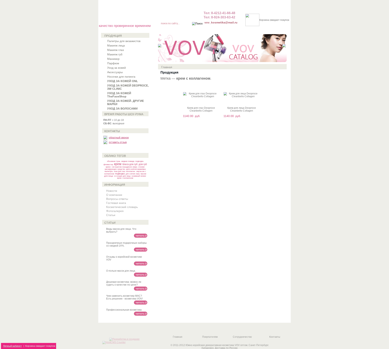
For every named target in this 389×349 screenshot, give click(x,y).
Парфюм (113, 63)
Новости (111, 190)
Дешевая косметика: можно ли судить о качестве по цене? (123, 283)
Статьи (110, 215)
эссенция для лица (122, 176)
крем (117, 164)
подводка (120, 173)
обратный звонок (119, 137)
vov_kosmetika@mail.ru (220, 22)
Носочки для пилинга (121, 76)
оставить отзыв (118, 142)
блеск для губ (130, 164)
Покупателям (210, 336)
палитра (109, 171)
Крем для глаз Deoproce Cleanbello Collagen (201, 109)
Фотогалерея (115, 211)
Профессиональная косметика (124, 309)
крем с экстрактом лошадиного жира (121, 167)
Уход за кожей (116, 67)
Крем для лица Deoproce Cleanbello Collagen (241, 109)
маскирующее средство (115, 169)
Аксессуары (115, 72)
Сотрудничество (242, 336)
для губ (143, 164)
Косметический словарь (122, 207)
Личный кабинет (12, 346)
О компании (114, 194)
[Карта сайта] (160, 14)
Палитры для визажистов (123, 41)
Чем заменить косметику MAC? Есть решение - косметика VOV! (124, 297)
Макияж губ (114, 54)
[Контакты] (189, 14)
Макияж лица (116, 45)
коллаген (130, 171)
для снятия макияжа (136, 169)
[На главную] (174, 14)
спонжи (141, 167)
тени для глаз (119, 171)
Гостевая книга (116, 203)
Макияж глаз (115, 50)
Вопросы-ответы (117, 198)
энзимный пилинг (138, 176)
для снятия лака (133, 174)
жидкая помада (127, 161)
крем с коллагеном (125, 178)
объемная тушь (113, 161)
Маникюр (113, 58)
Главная (166, 67)
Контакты (274, 336)
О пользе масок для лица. (121, 270)
